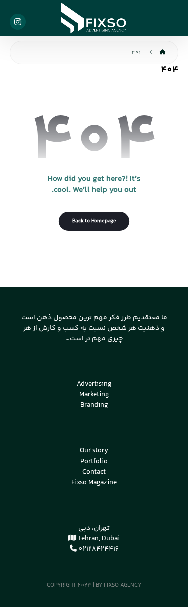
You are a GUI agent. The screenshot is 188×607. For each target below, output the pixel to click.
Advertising (94, 384)
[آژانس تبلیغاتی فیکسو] (94, 18)
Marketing (94, 394)
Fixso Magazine (94, 482)
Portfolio (94, 461)
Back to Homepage (94, 221)
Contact (94, 472)
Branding (94, 405)
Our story (94, 451)
